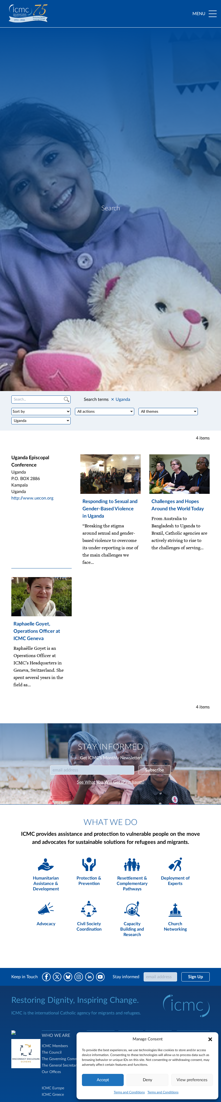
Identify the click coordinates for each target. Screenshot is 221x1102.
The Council (51, 1052)
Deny (147, 1080)
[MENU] (213, 14)
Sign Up (195, 977)
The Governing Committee (63, 1059)
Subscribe (154, 770)
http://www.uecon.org (32, 498)
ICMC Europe (53, 1088)
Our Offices (51, 1072)
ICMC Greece (53, 1095)
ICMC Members (55, 1046)
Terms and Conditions (129, 1092)
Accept (103, 1080)
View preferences (192, 1080)
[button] (210, 1039)
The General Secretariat (61, 1065)
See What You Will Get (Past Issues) (110, 782)
